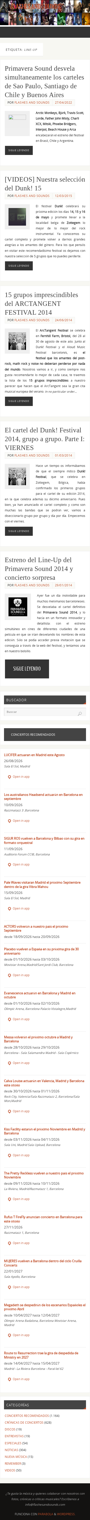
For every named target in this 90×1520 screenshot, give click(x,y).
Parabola (45, 1514)
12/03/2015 (63, 196)
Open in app (21, 776)
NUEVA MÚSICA (16, 1457)
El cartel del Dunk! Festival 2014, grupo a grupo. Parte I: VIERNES (45, 438)
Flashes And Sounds (36, 7)
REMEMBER (13, 1463)
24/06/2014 (63, 320)
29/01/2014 (63, 585)
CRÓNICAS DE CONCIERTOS (24, 1422)
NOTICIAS (11, 1450)
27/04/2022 (63, 102)
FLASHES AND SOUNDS (32, 102)
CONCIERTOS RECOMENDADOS (27, 1416)
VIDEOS (10, 1470)
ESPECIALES (13, 1443)
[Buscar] (79, 713)
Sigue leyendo (18, 150)
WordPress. (66, 1514)
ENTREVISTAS (14, 1436)
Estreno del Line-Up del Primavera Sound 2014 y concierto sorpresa (39, 568)
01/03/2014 (63, 455)
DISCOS (10, 1429)
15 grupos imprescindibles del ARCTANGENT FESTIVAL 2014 (41, 303)
